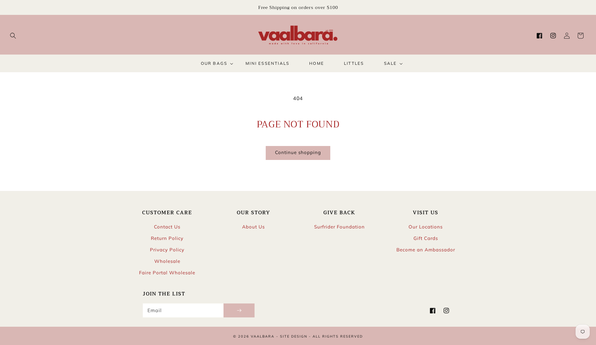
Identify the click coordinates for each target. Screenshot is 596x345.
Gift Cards (425, 238)
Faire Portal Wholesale (167, 273)
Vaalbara (262, 336)
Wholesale (167, 261)
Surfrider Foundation (339, 227)
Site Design (293, 336)
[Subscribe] (239, 310)
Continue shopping (298, 152)
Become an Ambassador (425, 250)
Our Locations (426, 227)
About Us (253, 227)
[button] (13, 35)
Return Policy (167, 238)
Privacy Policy (167, 250)
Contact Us (167, 227)
